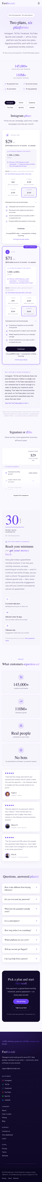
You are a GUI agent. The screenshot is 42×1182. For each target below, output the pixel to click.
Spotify (7, 1096)
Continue (21, 228)
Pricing (4, 1118)
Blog (3, 1121)
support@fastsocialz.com (11, 1068)
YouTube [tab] (10, 107)
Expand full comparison (21, 495)
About (4, 1110)
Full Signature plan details (21, 239)
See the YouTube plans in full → (17, 403)
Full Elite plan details (21, 360)
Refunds (5, 1156)
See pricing (21, 1001)
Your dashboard (7, 1135)
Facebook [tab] (32, 103)
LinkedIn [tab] (32, 107)
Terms (4, 1152)
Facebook (8, 1088)
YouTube (8, 1092)
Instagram (8, 1080)
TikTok (7, 1084)
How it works (6, 1114)
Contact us (6, 1131)
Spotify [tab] (21, 107)
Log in (4, 1138)
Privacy (4, 1149)
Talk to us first (21, 1008)
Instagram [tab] (10, 103)
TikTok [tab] (21, 103)
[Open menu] (39, 3)
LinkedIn (7, 1100)
